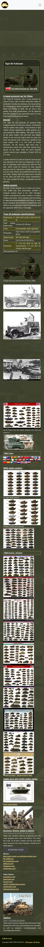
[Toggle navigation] (40, 5)
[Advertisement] (22, 36)
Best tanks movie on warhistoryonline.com (19, 856)
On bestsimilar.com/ (11, 861)
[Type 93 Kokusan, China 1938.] (22, 266)
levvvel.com (7, 882)
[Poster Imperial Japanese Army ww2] (22, 415)
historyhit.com (8, 879)
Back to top (7, 938)
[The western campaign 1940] (18, 741)
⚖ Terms (37, 942)
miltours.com (8, 864)
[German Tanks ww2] (18, 609)
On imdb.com (8, 859)
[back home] (4, 5)
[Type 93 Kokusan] (22, 297)
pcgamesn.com (9, 877)
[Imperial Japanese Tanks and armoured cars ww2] (18, 676)
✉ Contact (29, 942)
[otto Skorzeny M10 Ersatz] (18, 791)
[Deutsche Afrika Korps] (18, 763)
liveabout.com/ (9, 866)
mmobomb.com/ (9, 887)
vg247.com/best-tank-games (14, 884)
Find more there (10, 804)
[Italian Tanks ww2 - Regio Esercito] (18, 654)
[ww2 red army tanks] (18, 588)
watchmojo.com (9, 868)
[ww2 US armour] (18, 566)
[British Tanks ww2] (18, 631)
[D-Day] (18, 719)
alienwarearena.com (11, 889)
